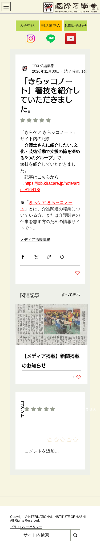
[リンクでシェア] (48, 256)
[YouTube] (70, 38)
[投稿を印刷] (62, 256)
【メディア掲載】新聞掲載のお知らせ (50, 361)
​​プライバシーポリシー (26, 527)
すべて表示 (70, 294)
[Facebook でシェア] (22, 256)
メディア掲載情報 (35, 239)
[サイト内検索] (75, 535)
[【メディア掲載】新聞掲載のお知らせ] (51, 324)
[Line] (50, 38)
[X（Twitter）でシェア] (35, 256)
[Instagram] (30, 38)
